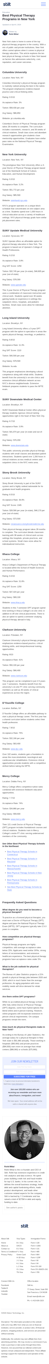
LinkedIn (4, 1291)
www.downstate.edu (19, 445)
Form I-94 (34, 1263)
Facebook (5, 1285)
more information (17, 1084)
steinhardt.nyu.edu (19, 200)
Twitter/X (4, 1288)
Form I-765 (35, 1272)
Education (6, 12)
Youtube (4, 1294)
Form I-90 (34, 1260)
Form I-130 (35, 1243)
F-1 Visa (20, 1252)
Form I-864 (35, 1255)
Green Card (21, 1255)
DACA (19, 1246)
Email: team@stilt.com (36, 1296)
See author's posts (14, 1208)
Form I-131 (35, 1249)
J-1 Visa (20, 1260)
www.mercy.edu (18, 819)
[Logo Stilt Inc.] (6, 4)
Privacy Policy (6, 1255)
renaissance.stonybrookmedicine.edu (27, 524)
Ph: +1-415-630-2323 (35, 1301)
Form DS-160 (36, 1266)
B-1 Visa (20, 1243)
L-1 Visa (20, 1266)
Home (3, 1243)
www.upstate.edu (18, 285)
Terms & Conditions (8, 1252)
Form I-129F (35, 1257)
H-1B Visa (20, 1257)
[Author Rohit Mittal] (24, 1161)
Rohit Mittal (9, 1167)
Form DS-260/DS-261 (39, 1269)
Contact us (5, 1249)
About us (4, 1246)
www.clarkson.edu (19, 676)
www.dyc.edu (17, 749)
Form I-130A (36, 1246)
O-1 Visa (20, 1269)
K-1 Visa (20, 1263)
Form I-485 (35, 1252)
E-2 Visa (20, 1249)
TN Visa (20, 1272)
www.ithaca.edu (18, 602)
